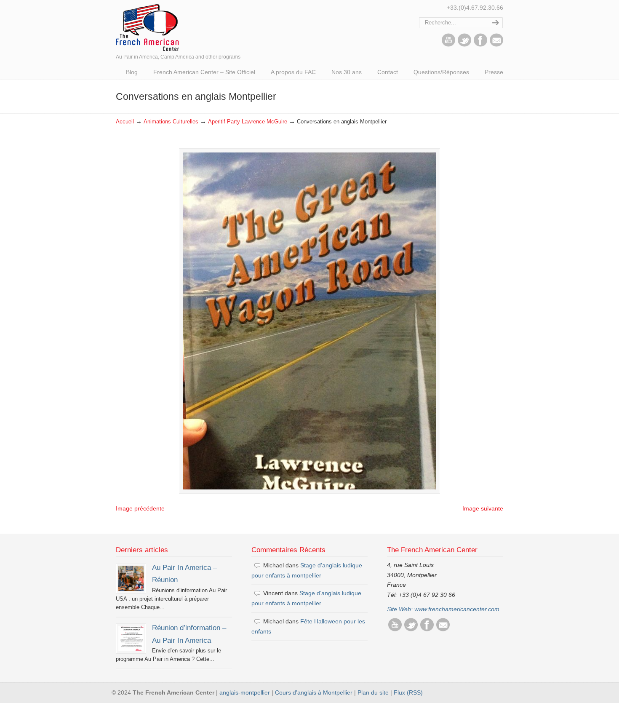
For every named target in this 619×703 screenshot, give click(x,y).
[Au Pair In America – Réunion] (131, 578)
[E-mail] (496, 44)
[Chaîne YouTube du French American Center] (448, 44)
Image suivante (482, 508)
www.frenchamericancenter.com (456, 609)
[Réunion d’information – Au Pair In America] (131, 638)
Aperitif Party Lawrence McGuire (247, 122)
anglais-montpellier (244, 692)
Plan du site (373, 692)
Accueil (125, 122)
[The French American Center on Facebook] (480, 44)
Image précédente (140, 508)
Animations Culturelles (171, 122)
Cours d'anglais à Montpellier (313, 692)
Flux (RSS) (408, 692)
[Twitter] (464, 44)
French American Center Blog (147, 27)
